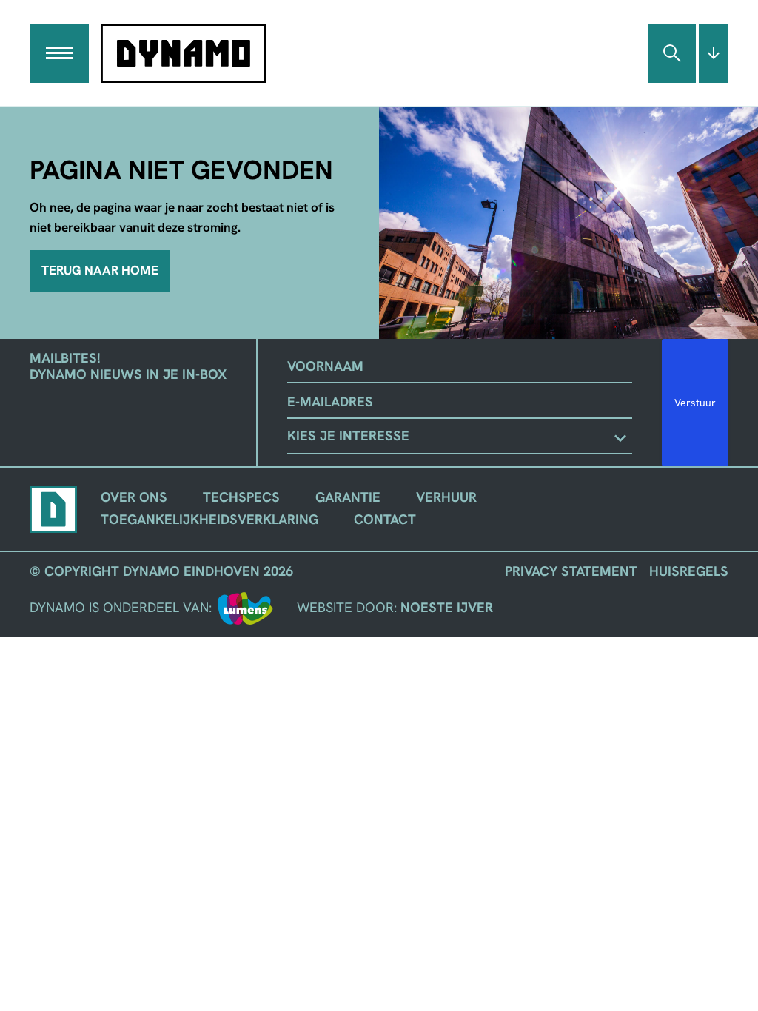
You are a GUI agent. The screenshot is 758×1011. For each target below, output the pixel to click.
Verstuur (695, 402)
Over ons (134, 497)
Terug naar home (99, 270)
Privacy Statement (571, 571)
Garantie (347, 497)
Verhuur (446, 497)
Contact (385, 519)
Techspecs (241, 497)
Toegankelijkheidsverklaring (209, 519)
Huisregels (688, 571)
